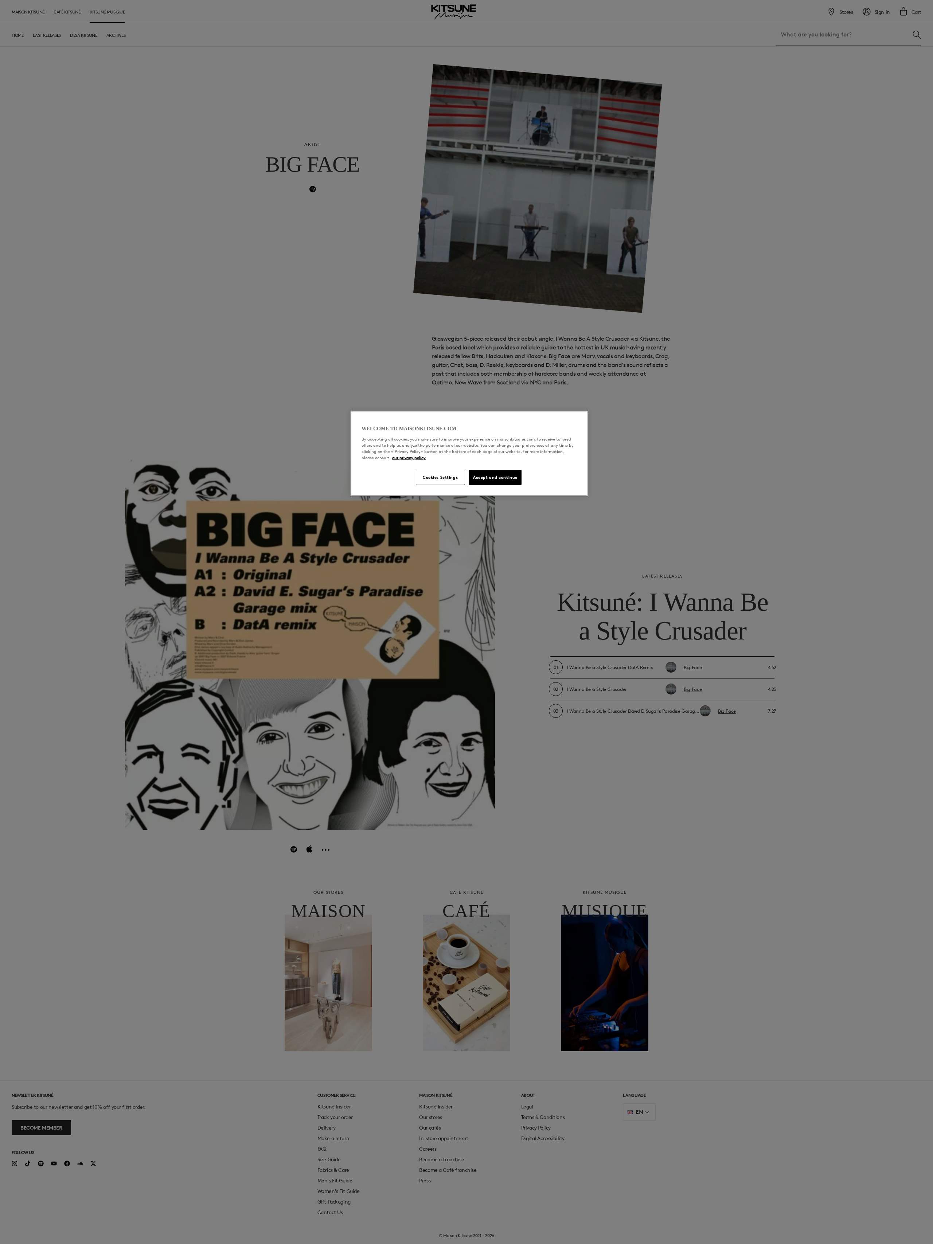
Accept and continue (495, 477)
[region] (469, 454)
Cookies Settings (440, 477)
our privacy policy (409, 457)
